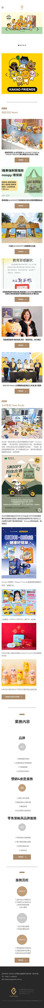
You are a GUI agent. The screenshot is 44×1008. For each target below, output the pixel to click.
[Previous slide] (6, 29)
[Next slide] (37, 29)
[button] (3, 8)
